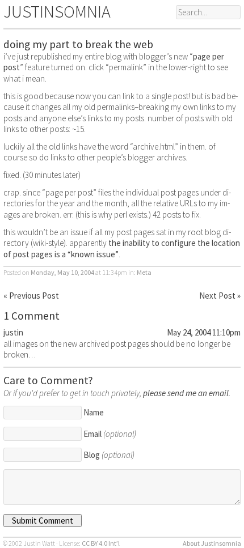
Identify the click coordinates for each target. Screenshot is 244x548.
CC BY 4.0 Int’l (101, 543)
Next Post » (220, 295)
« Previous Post (31, 295)
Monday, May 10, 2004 (62, 272)
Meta (144, 272)
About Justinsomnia (212, 543)
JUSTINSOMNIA (57, 11)
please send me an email (186, 393)
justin (13, 332)
